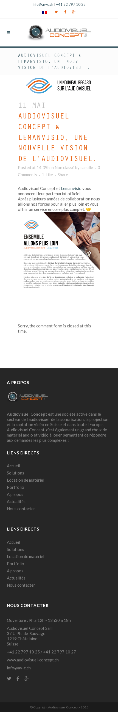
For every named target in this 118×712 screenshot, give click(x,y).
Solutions (15, 472)
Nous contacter (21, 508)
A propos (15, 494)
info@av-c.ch (43, 4)
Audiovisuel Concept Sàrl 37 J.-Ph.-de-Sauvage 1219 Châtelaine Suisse (29, 636)
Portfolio (15, 487)
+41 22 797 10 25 (71, 4)
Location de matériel (25, 480)
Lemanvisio (71, 188)
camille (86, 167)
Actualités (16, 501)
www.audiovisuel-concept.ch (33, 659)
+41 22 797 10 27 (59, 651)
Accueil (13, 465)
